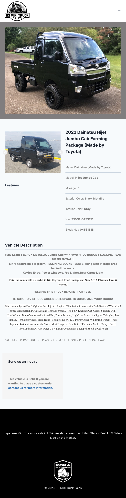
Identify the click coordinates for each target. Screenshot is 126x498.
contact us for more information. (30, 388)
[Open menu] (119, 11)
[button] (5, 152)
